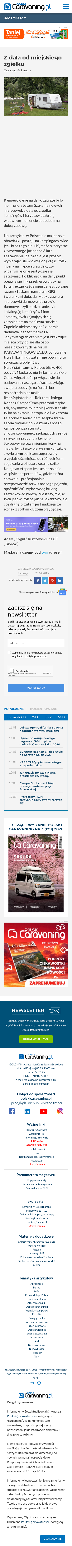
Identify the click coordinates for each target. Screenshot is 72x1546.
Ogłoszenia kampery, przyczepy (37, 1214)
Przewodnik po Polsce (36, 1295)
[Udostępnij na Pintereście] (52, 580)
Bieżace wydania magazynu (37, 1184)
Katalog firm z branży (37, 1218)
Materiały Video (37, 1245)
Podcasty (37, 1352)
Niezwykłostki (37, 1348)
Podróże (36, 1314)
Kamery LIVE (37, 1253)
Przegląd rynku (37, 1318)
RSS (37, 1152)
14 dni (47, 717)
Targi (37, 1356)
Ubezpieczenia (37, 1164)
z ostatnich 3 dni (16, 717)
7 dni (35, 717)
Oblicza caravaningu (37, 1306)
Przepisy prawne (37, 1325)
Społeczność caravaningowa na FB (36, 1261)
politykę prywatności (36, 656)
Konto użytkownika (36, 1129)
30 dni (61, 717)
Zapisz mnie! (36, 688)
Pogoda (37, 1249)
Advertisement (36, 1145)
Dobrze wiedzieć (37, 1329)
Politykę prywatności (21, 1416)
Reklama (37, 1141)
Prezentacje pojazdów (37, 1322)
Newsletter (37, 1160)
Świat (37, 1291)
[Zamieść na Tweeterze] (45, 580)
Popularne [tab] (14, 709)
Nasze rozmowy (37, 1345)
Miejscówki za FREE (36, 1210)
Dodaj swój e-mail (36, 1039)
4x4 (37, 1341)
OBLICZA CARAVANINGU (36, 568)
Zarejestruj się (37, 1133)
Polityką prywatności (35, 1522)
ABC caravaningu (36, 1302)
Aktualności (37, 1283)
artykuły (15, 18)
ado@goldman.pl (40, 1083)
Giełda (37, 1264)
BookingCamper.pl (37, 1222)
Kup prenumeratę (36, 1180)
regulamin (17, 656)
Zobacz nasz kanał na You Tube (36, 1257)
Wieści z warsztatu (37, 1333)
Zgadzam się (53, 1538)
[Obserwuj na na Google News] (62, 592)
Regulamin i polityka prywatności (36, 1156)
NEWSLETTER (28, 1010)
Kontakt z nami (37, 1149)
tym (44, 552)
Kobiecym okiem (37, 1299)
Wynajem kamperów (37, 1310)
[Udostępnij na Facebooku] (37, 580)
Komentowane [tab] (43, 709)
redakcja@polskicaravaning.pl (40, 1079)
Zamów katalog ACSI (37, 1188)
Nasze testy (37, 1337)
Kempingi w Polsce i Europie (36, 1206)
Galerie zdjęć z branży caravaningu (36, 1241)
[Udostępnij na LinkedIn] (59, 580)
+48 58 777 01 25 (40, 1076)
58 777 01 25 (38, 1072)
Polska (36, 1287)
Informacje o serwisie (36, 1137)
